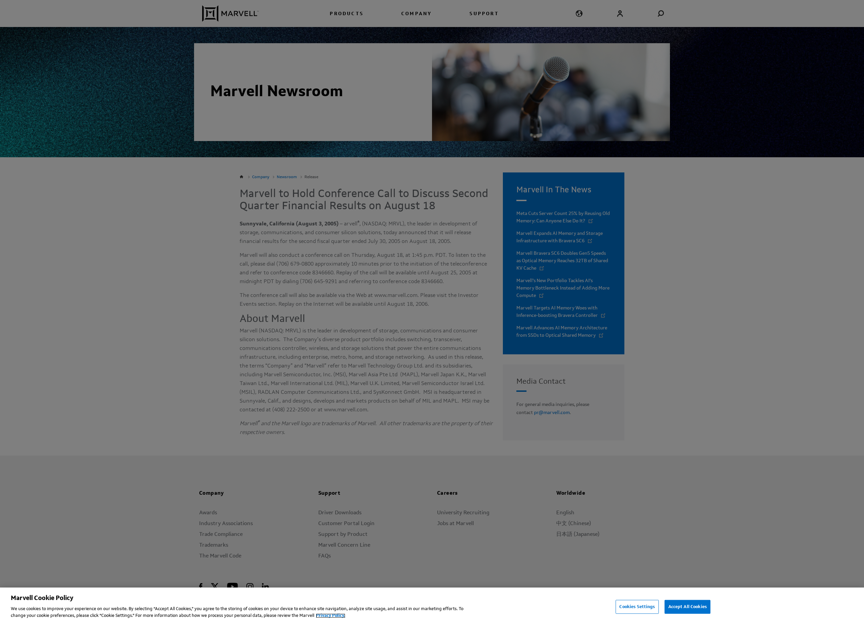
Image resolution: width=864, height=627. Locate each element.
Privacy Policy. (330, 616)
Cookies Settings (637, 606)
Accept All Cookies (687, 606)
